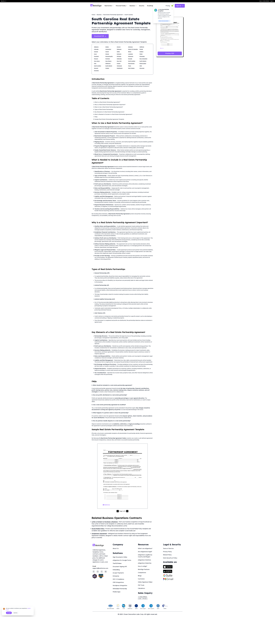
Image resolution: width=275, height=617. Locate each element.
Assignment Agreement (99, 533)
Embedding (116, 570)
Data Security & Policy (170, 558)
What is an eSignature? (145, 548)
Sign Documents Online (120, 557)
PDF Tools (141, 585)
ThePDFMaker (117, 563)
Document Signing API (120, 566)
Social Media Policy (98, 528)
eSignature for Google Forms (122, 560)
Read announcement (164, 20)
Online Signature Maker (145, 582)
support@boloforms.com (100, 568)
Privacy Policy (167, 551)
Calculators (141, 588)
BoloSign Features (144, 569)
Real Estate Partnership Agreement (113, 14)
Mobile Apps (116, 592)
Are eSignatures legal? (145, 551)
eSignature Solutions (144, 560)
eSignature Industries (144, 563)
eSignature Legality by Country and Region (145, 556)
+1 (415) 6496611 (142, 597)
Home (93, 14)
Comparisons (142, 572)
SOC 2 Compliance (118, 579)
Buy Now (3, 1)
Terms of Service (168, 548)
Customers (141, 579)
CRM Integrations (118, 582)
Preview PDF (169, 53)
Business (99, 14)
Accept (9, 612)
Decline (15, 612)
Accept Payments (118, 573)
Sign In (271, 1)
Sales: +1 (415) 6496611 (264, 1)
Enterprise (116, 576)
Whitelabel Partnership (120, 588)
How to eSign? (142, 566)
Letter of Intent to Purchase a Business (105, 522)
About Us (116, 548)
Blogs (140, 576)
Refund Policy (167, 555)
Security (141, 6)
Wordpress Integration (120, 585)
